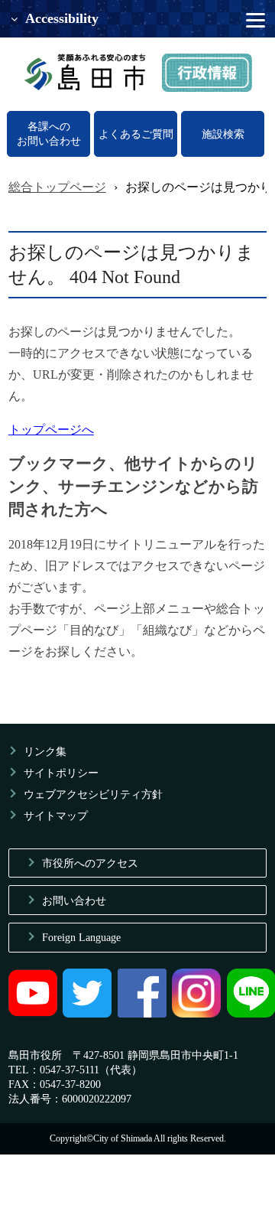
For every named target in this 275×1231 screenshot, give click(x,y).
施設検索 (223, 134)
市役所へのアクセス (90, 863)
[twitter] (87, 1014)
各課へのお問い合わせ (49, 133)
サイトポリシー (61, 773)
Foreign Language (81, 937)
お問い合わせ (74, 900)
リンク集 (45, 751)
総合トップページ (57, 187)
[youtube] (32, 1014)
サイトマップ (56, 815)
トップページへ (51, 429)
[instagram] (196, 1014)
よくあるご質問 (136, 134)
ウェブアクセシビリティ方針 (93, 794)
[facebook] (142, 1014)
